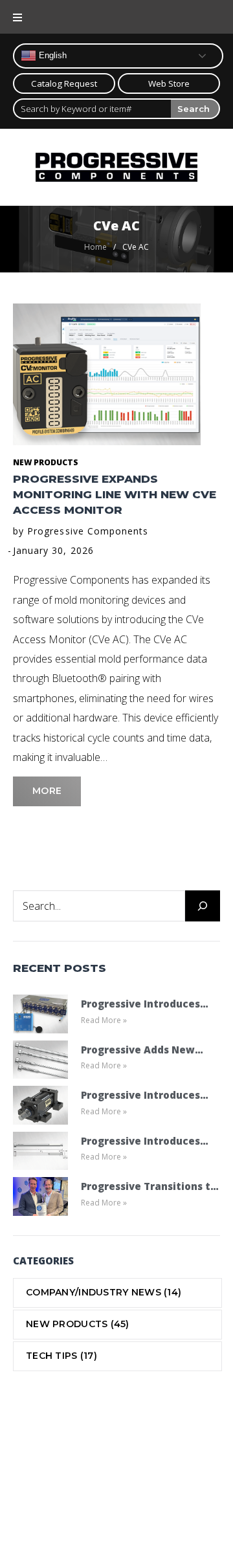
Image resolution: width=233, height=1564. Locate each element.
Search (193, 109)
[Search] (202, 905)
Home (95, 246)
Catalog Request (64, 83)
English (51, 55)
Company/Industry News (103, 1292)
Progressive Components (87, 531)
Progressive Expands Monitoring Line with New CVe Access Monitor (114, 494)
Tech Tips (61, 1355)
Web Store (169, 83)
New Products (45, 462)
